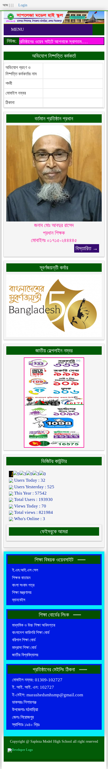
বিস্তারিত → (86, 248)
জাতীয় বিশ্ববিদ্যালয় (25, 655)
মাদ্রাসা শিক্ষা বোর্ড (24, 647)
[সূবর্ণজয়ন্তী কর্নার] (54, 305)
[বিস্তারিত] (54, 173)
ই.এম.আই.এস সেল (25, 570)
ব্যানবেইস (18, 600)
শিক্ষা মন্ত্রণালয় (21, 592)
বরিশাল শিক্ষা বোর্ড (24, 640)
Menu (17, 29)
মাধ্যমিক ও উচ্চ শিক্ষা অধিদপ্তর (33, 625)
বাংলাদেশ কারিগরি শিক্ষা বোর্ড (31, 632)
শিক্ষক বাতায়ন (21, 577)
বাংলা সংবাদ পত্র (23, 585)
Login (22, 5)
